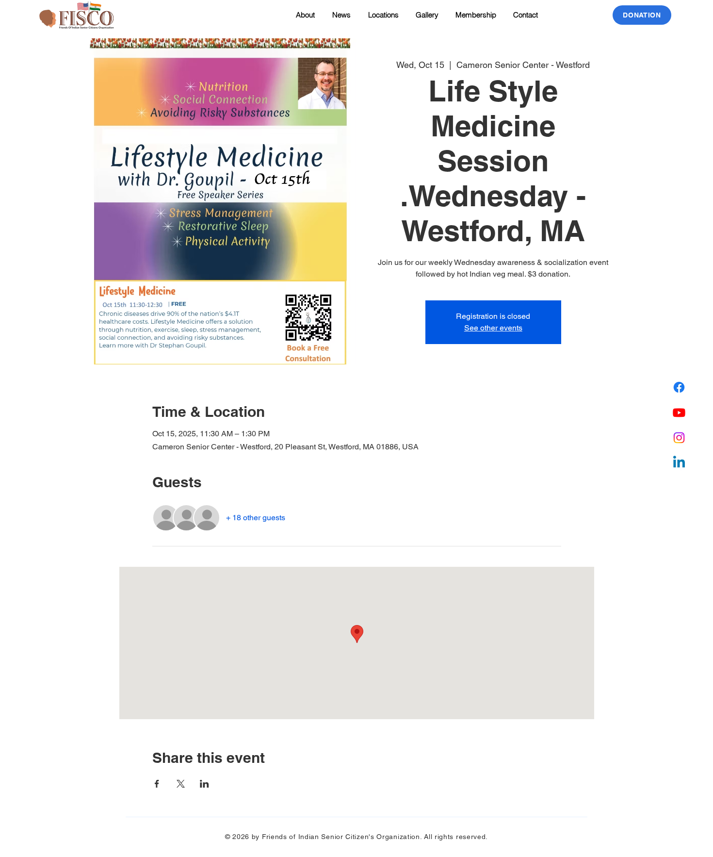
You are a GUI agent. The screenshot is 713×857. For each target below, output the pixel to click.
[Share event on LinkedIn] (204, 784)
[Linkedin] (679, 463)
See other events (493, 327)
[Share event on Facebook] (157, 784)
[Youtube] (679, 412)
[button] (382, 15)
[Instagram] (679, 437)
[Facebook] (679, 387)
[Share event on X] (180, 784)
